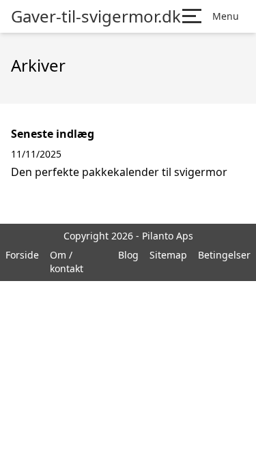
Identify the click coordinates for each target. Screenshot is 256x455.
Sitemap (168, 254)
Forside (22, 254)
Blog (128, 254)
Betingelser (224, 254)
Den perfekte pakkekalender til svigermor (119, 171)
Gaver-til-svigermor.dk (96, 16)
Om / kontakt (66, 261)
